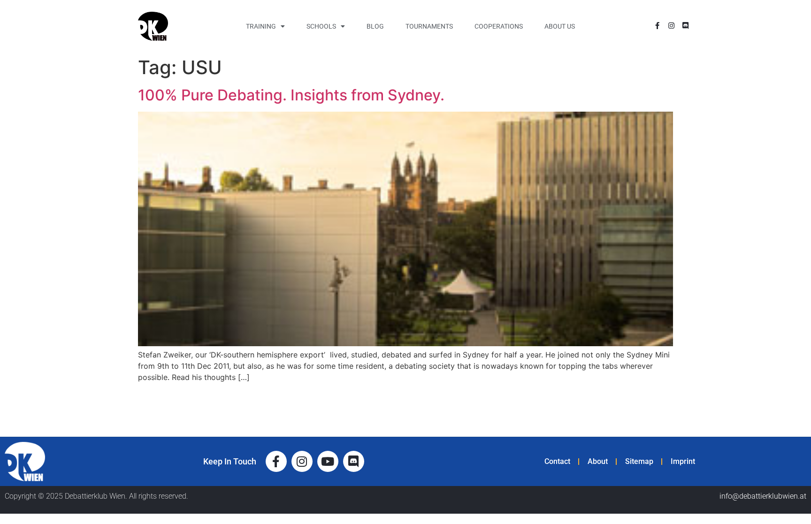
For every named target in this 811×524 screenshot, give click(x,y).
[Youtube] (327, 461)
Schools (321, 26)
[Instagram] (671, 25)
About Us (559, 26)
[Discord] (685, 25)
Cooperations (498, 26)
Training (261, 26)
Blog (375, 26)
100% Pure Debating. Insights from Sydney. (291, 95)
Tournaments (429, 26)
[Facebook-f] (657, 25)
